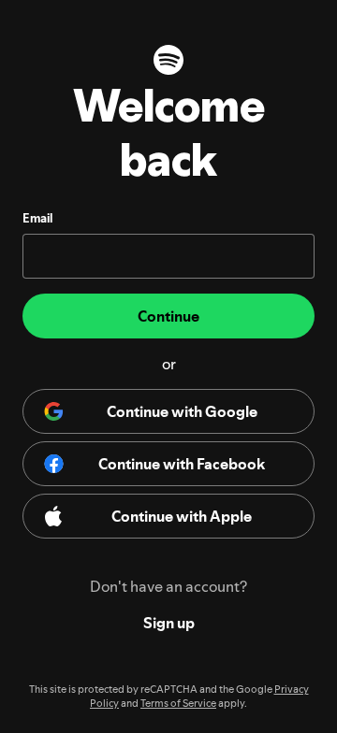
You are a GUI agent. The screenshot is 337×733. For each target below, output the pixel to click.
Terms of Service (178, 704)
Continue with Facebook (181, 463)
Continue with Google (182, 411)
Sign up (169, 622)
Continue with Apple (181, 516)
